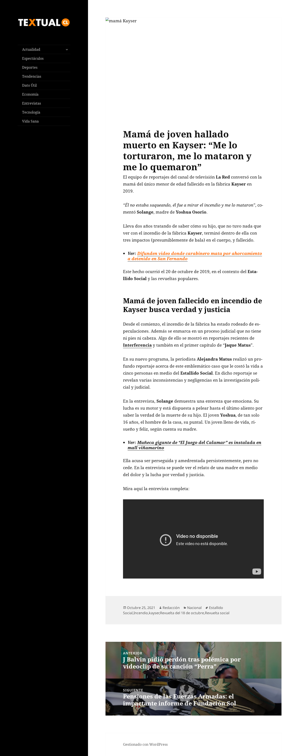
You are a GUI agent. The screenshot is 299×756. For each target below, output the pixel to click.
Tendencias (31, 76)
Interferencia (137, 345)
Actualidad (31, 49)
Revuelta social (217, 612)
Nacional (194, 607)
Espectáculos (33, 58)
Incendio (141, 612)
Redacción (171, 607)
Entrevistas (31, 103)
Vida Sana (30, 121)
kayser (154, 612)
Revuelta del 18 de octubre (182, 612)
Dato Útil (29, 85)
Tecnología (31, 112)
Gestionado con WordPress (145, 744)
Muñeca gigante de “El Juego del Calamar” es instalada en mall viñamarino (194, 445)
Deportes (29, 67)
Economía (30, 94)
